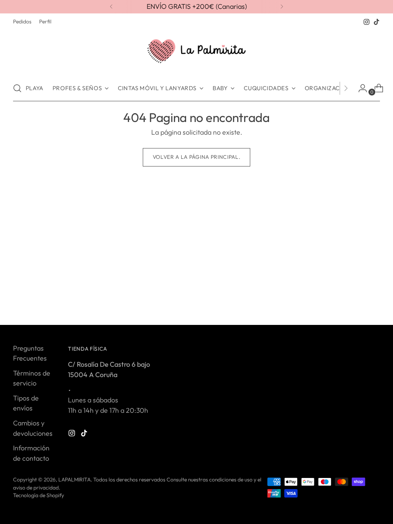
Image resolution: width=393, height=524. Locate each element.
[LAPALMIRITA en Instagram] (366, 21)
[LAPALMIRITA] (196, 51)
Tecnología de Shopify (38, 495)
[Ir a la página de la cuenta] (359, 88)
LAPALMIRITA (74, 479)
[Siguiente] (281, 6)
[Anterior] (111, 6)
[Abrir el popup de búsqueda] (17, 88)
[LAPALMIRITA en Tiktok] (376, 21)
